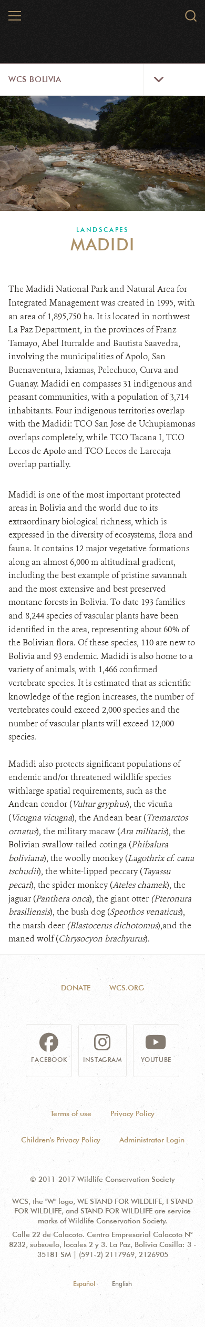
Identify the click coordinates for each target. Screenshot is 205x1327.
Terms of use (70, 1113)
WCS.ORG (126, 988)
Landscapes (102, 230)
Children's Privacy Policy (60, 1140)
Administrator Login (151, 1140)
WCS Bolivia (35, 79)
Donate (75, 988)
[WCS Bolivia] (103, 20)
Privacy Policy (132, 1113)
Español (84, 1284)
